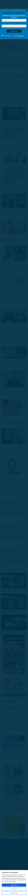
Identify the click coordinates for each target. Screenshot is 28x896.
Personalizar (14, 889)
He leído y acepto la (7, 35)
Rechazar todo (14, 893)
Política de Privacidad (18, 35)
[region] (14, 883)
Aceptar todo (14, 885)
